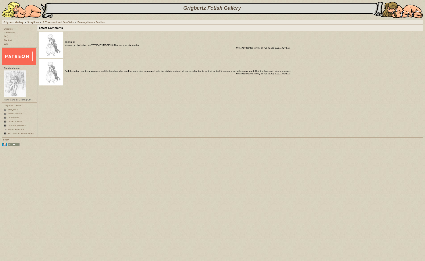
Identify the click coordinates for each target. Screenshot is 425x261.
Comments (9, 32)
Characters (13, 117)
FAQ (6, 36)
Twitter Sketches (16, 129)
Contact (8, 40)
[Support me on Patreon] (19, 64)
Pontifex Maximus (17, 125)
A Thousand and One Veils (58, 22)
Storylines (33, 22)
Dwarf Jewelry (15, 121)
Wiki (6, 44)
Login (6, 139)
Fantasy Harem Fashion (91, 22)
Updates (8, 29)
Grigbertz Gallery (13, 22)
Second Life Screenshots (21, 133)
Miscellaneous (15, 113)
